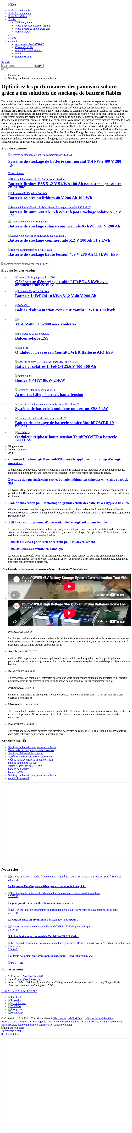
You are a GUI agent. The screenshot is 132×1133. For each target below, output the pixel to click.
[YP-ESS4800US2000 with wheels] (17, 319)
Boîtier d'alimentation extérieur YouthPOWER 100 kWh (65, 310)
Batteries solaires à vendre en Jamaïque (36, 549)
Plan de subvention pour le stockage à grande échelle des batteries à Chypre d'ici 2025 (68, 503)
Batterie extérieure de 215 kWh (25, 765)
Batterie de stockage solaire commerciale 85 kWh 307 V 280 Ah (64, 226)
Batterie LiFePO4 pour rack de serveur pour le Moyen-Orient (51, 542)
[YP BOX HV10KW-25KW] (23, 375)
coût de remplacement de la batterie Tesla (30, 759)
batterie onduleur (63, 1024)
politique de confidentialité (99, 1018)
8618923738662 (10, 1033)
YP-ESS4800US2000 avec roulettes (45, 324)
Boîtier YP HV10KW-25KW (40, 380)
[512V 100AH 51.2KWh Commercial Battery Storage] (37, 235)
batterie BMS (15, 772)
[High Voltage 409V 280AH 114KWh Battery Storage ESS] (30, 249)
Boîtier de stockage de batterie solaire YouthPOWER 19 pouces (64, 424)
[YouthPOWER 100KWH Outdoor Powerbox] (22, 305)
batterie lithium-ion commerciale (35, 1024)
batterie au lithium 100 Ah (22, 762)
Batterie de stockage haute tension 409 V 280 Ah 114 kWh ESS (63, 254)
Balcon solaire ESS (31, 338)
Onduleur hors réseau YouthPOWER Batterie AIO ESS (64, 352)
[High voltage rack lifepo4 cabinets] (35, 389)
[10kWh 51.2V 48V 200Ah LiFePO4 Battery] (32, 291)
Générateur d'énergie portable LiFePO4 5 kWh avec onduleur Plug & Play (61, 283)
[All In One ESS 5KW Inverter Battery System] (47, 404)
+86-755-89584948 (32, 976)
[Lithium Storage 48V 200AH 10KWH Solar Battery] (27, 193)
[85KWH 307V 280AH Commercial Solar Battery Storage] (28, 221)
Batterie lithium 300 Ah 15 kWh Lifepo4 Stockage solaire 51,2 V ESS (64, 213)
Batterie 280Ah (89, 1021)
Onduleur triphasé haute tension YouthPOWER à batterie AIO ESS (66, 438)
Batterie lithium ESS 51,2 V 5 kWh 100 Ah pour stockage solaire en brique (65, 185)
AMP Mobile (75, 1018)
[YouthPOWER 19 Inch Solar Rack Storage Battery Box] (40, 418)
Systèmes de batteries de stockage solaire (30, 756)
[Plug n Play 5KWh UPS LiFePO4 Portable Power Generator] (35, 277)
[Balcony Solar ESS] (32, 333)
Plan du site (59, 1018)
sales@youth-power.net (29, 979)
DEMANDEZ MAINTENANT (19, 991)
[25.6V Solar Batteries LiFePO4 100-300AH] (46, 361)
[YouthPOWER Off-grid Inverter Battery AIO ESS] (21, 347)
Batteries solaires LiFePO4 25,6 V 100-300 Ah (55, 366)
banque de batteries (18, 768)
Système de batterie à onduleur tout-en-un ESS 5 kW (61, 408)
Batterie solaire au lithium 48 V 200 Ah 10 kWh (50, 198)
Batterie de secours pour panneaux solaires (31, 750)
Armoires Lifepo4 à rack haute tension (49, 394)
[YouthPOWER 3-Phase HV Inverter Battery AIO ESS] (22, 432)
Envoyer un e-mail (11, 1030)
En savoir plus (16, 173)
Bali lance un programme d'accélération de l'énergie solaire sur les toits (57, 522)
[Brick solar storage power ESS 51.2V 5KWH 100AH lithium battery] (37, 179)
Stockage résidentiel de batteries (25, 753)
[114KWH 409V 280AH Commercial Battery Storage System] (41, 154)
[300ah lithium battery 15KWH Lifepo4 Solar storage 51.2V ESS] (49, 207)
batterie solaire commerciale (16, 1021)
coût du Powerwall (18, 778)
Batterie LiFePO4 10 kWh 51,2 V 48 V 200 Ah (55, 296)
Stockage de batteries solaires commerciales (56, 1021)
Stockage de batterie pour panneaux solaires (32, 747)
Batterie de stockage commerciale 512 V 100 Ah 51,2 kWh (59, 240)
